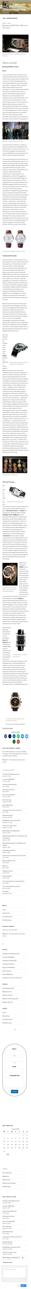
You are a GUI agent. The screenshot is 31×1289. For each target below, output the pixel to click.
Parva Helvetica (7, 988)
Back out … (5, 866)
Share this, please (15, 732)
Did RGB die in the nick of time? (11, 820)
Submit (14, 1091)
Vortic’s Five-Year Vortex (9, 825)
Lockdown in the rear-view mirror (12, 810)
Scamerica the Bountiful (9, 784)
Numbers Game (7, 876)
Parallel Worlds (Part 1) (9, 850)
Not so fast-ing (6, 800)
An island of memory (8, 789)
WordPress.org (6, 920)
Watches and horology (9, 998)
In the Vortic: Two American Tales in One (14, 855)
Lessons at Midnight (8, 779)
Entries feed (6, 913)
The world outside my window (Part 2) (13, 881)
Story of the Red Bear (8, 795)
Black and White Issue (8, 860)
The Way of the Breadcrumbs (11, 774)
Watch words (6, 995)
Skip (18, 1285)
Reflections (5, 992)
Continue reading (7, 728)
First (14, 1055)
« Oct (7, 1154)
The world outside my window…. (11, 886)
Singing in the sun (7, 871)
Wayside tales (6, 1002)
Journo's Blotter (14, 10)
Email (14, 1066)
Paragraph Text (15, 1075)
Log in (4, 909)
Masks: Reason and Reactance (11, 831)
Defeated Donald (7, 815)
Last (14, 1062)
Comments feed (7, 916)
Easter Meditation (7, 805)
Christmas (5, 891)
